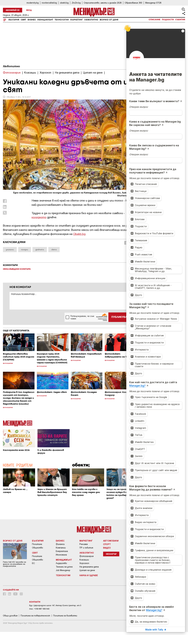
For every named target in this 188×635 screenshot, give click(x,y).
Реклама (83, 544)
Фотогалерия (86, 556)
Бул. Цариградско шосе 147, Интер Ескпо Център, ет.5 (55, 605)
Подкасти (168, 20)
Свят (23, 20)
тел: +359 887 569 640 (39, 609)
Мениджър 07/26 (153, 2)
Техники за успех (64, 567)
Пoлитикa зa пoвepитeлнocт (35, 616)
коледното (39, 217)
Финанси (60, 544)
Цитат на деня (87, 570)
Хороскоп (84, 563)
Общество (37, 548)
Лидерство (61, 563)
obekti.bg (64, 2)
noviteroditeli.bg (49, 2)
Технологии (62, 20)
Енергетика (62, 551)
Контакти (34, 602)
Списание (154, 20)
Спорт (107, 544)
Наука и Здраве (88, 575)
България (14, 20)
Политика (37, 544)
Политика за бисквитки (65, 616)
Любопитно (91, 20)
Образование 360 (133, 2)
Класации (84, 560)
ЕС (33, 563)
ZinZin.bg (76, 2)
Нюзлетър (111, 554)
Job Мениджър (63, 570)
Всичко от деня (109, 20)
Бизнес (32, 20)
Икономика (61, 555)
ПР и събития (86, 548)
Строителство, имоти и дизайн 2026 (103, 2)
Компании (61, 548)
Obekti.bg (79, 234)
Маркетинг (76, 20)
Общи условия (10, 616)
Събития (180, 20)
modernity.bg (33, 2)
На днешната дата (89, 567)
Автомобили (111, 541)
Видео (107, 548)
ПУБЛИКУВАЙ (120, 317)
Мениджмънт (45, 20)
